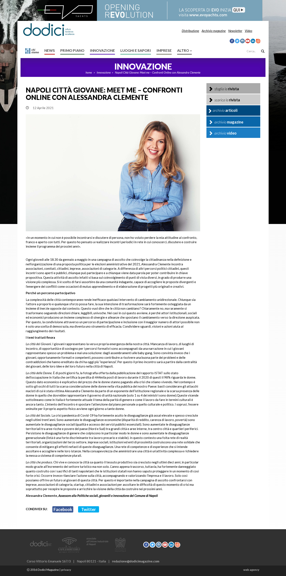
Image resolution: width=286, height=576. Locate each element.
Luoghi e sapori (135, 50)
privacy (66, 569)
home (89, 72)
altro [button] (183, 50)
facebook (63, 509)
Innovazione (102, 50)
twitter (88, 509)
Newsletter (235, 31)
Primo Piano (72, 50)
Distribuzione (190, 31)
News (49, 50)
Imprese (164, 50)
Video (248, 31)
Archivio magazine (214, 31)
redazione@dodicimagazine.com (135, 561)
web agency (251, 569)
